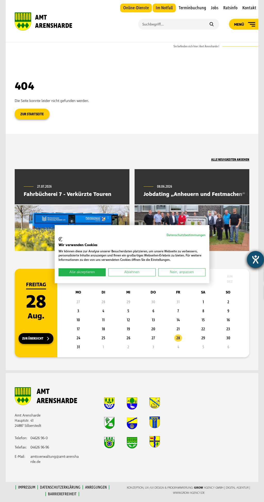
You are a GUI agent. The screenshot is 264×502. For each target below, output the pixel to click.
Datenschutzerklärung (60, 487)
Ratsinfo (230, 8)
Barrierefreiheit (62, 494)
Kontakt (249, 8)
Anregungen (96, 487)
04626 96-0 (39, 438)
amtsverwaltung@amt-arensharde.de (54, 459)
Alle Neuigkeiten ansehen (230, 159)
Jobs (214, 8)
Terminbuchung (192, 8)
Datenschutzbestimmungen (186, 235)
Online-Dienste (136, 8)
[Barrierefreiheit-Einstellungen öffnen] (255, 259)
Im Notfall (164, 8)
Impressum (26, 487)
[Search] (211, 25)
